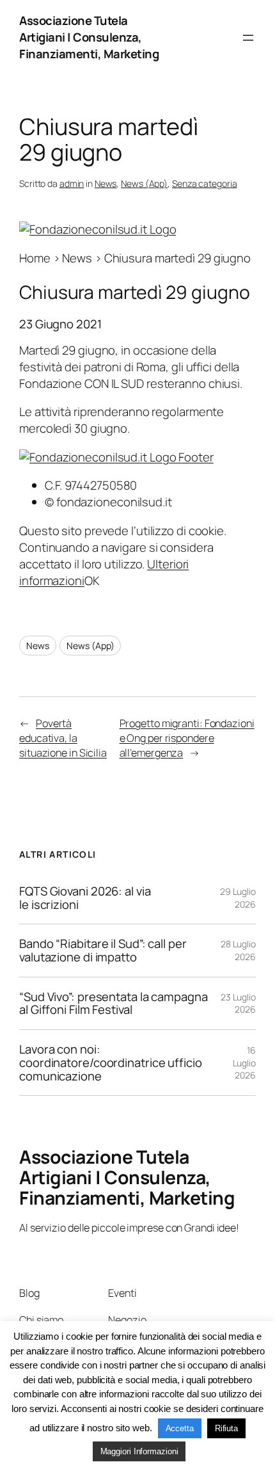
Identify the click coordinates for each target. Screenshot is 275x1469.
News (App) (144, 183)
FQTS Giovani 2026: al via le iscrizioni (85, 898)
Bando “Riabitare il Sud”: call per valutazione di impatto (103, 950)
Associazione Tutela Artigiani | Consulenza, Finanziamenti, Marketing (89, 37)
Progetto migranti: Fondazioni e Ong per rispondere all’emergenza (187, 737)
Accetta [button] (180, 1428)
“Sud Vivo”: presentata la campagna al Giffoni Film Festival (113, 1003)
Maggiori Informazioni (139, 1451)
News (106, 183)
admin (71, 183)
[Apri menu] (248, 37)
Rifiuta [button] (226, 1428)
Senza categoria (204, 183)
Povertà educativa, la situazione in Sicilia (63, 737)
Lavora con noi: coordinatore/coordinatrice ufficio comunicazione (110, 1062)
